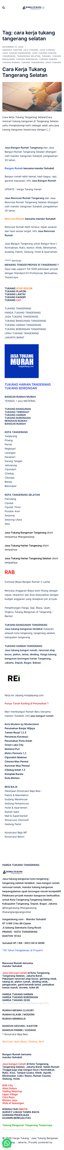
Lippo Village (10, 1094)
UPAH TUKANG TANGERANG (22, 333)
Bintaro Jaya (9, 1100)
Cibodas (9, 477)
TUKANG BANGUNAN (18, 408)
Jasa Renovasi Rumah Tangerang (24, 198)
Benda (8, 481)
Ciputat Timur (13, 507)
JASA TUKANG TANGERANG (21, 316)
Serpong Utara (13, 519)
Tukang (46, 56)
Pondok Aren (12, 511)
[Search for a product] (3, 7)
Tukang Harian (48, 59)
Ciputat (9, 503)
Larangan (10, 452)
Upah (47, 607)
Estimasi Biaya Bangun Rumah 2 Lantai (27, 581)
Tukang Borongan (27, 59)
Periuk (8, 444)
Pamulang (10, 498)
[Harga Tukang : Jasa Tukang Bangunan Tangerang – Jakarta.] (32, 7)
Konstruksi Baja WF (16, 832)
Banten (17, 50)
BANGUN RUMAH (15, 423)
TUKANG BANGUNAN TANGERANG (25, 320)
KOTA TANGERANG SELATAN (22, 494)
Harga (25, 607)
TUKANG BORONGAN (18, 417)
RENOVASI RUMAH (16, 420)
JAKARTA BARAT (14, 337)
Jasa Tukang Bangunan (16, 53)
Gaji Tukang (30, 50)
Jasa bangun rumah (14, 1063)
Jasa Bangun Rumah (44, 180)
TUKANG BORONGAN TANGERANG (25, 329)
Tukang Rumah (11, 62)
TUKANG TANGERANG (18, 308)
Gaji (32, 607)
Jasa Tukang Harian (44, 53)
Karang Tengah (13, 461)
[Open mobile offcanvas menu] (43, 8)
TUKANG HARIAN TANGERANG (23, 324)
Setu (7, 523)
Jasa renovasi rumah (14, 972)
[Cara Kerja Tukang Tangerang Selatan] (32, 96)
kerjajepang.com (34, 695)
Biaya (39, 607)
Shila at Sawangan (13, 1103)
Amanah (7, 50)
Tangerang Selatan (28, 56)
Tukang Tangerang (32, 62)
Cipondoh (10, 469)
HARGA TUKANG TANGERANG (23, 312)
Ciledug (9, 473)
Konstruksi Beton (14, 836)
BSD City (7, 1085)
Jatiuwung (11, 465)
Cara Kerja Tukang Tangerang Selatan (25, 72)
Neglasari (10, 448)
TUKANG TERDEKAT (17, 412)
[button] (6, 1143)
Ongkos (9, 611)
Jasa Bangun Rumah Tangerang (24, 147)
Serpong (10, 515)
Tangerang (9, 56)
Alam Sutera (9, 1088)
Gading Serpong (12, 1091)
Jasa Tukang (47, 50)
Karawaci (10, 456)
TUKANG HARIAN (15, 414)
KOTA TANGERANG (16, 432)
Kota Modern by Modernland (22, 724)
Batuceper (11, 485)
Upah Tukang (53, 62)
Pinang (9, 440)
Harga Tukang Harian (29, 189)
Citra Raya (8, 1097)
